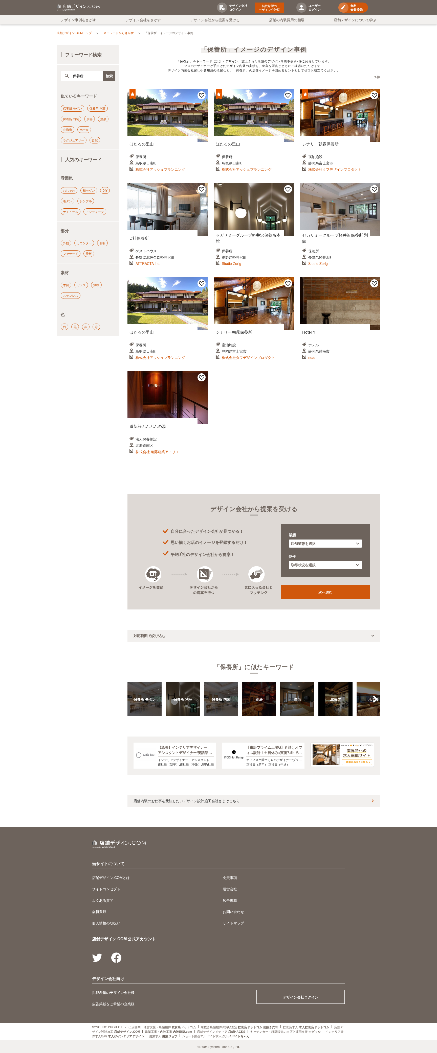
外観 (66, 243)
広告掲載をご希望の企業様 (113, 1003)
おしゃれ (69, 190)
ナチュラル (70, 211)
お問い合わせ (233, 911)
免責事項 (230, 877)
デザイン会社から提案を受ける (215, 19)
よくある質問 (102, 900)
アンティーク (95, 211)
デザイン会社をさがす (143, 19)
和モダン (89, 190)
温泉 (103, 119)
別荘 (89, 119)
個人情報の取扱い (106, 922)
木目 (66, 285)
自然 (95, 140)
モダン (67, 201)
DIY (104, 190)
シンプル (86, 201)
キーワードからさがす (118, 33)
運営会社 (230, 888)
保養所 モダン (72, 108)
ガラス (81, 285)
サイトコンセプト (106, 888)
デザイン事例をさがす (78, 19)
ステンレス (70, 295)
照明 (102, 243)
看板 (89, 253)
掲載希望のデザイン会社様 (269, 8)
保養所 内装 (71, 119)
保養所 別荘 (97, 108)
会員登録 (99, 911)
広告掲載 (230, 900)
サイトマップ (233, 922)
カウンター (84, 243)
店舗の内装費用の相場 (286, 19)
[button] (375, 699)
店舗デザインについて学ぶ (355, 19)
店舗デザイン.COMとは (111, 877)
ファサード (70, 253)
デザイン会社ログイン (300, 996)
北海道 (67, 129)
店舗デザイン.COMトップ (74, 33)
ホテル (84, 129)
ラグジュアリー (73, 140)
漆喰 (96, 285)
